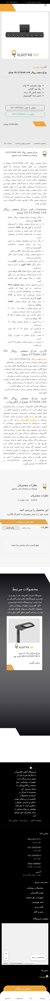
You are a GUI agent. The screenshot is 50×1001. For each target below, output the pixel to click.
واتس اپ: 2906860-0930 (23, 114)
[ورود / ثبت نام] (10, 7)
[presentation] (42, 721)
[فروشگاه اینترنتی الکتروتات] (38, 7)
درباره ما (24, 820)
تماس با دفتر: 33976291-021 (23, 107)
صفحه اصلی (35, 820)
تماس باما (13, 820)
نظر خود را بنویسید (25, 522)
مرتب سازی (26, 528)
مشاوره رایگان (23, 988)
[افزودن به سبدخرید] (41, 123)
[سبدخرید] (4, 7)
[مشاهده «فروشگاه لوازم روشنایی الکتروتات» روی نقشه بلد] (25, 944)
